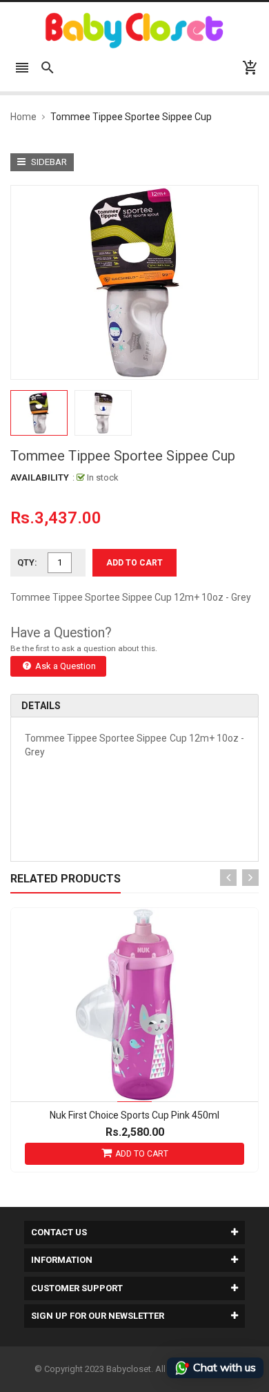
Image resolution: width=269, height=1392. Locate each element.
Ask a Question (64, 666)
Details (41, 705)
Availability (39, 477)
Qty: (27, 562)
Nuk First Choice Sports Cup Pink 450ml (134, 1115)
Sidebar (48, 162)
